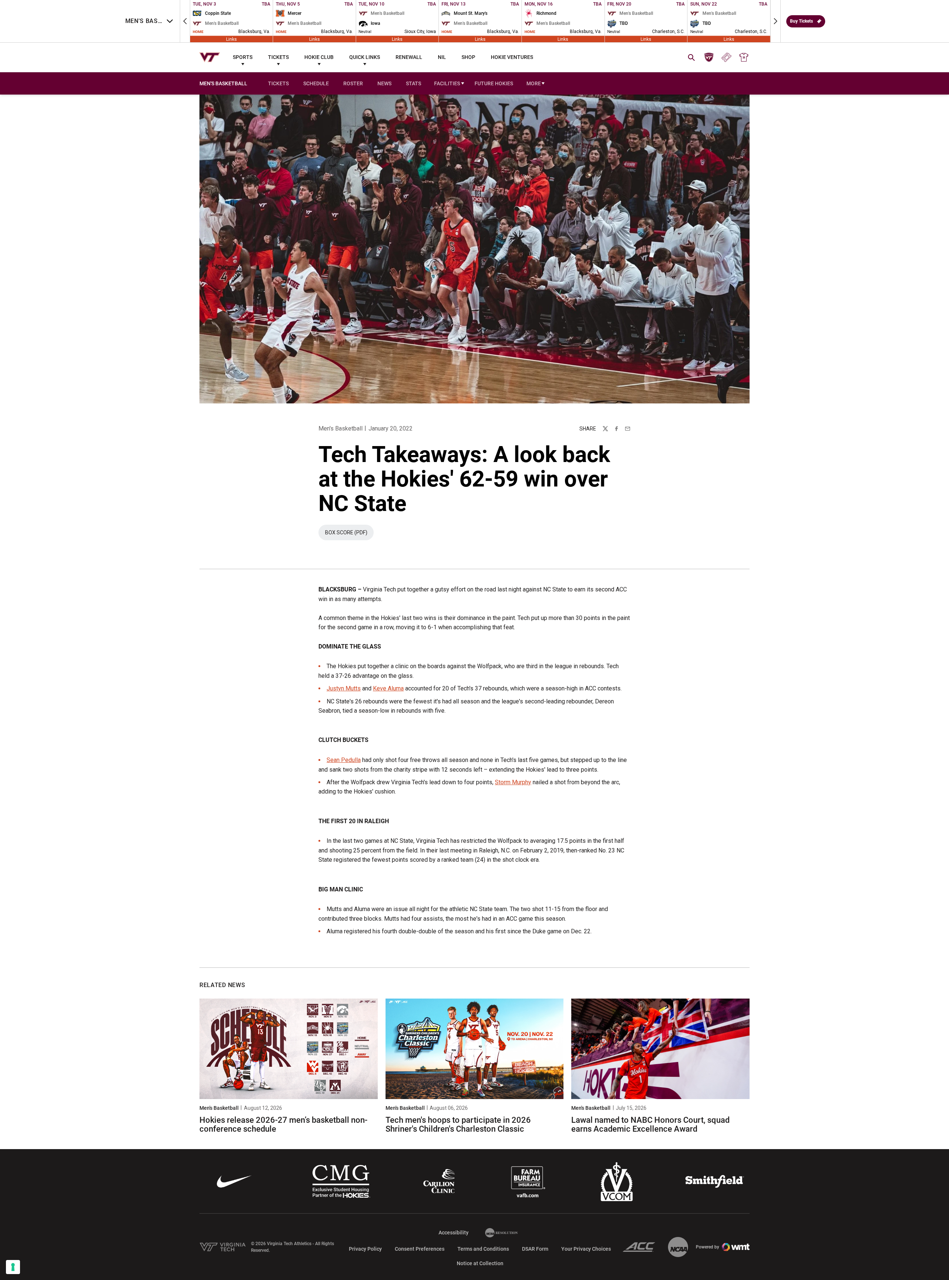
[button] (185, 21)
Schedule (316, 83)
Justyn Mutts (344, 688)
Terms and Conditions (483, 1249)
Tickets (278, 57)
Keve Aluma (388, 688)
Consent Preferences (419, 1249)
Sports (242, 57)
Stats (413, 83)
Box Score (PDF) (349, 534)
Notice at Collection (480, 1263)
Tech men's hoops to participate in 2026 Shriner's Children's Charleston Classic (458, 1124)
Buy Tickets (801, 21)
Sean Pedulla (344, 759)
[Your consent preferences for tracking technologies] (13, 1267)
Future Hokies (493, 83)
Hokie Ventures (512, 57)
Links (231, 39)
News (384, 83)
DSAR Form (535, 1249)
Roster (353, 83)
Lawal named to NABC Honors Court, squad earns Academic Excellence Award (650, 1124)
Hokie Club (319, 57)
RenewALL (409, 57)
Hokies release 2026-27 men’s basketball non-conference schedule (283, 1124)
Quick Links (364, 57)
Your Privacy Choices (586, 1249)
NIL (442, 57)
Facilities (447, 83)
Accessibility (454, 1232)
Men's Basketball (340, 428)
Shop (468, 57)
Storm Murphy (513, 782)
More (533, 83)
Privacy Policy (365, 1249)
